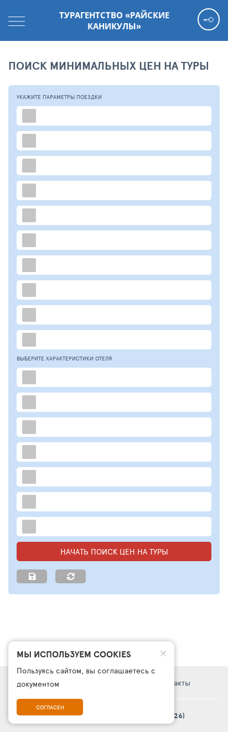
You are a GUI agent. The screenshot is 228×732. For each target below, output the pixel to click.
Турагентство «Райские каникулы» (114, 20)
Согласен (50, 707)
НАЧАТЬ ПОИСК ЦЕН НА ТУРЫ (114, 551)
